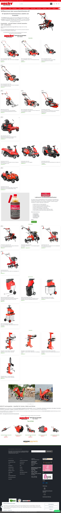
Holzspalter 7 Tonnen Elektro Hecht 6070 (27, 350)
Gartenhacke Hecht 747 (4, 270)
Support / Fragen (11, 468)
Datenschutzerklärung (25, 451)
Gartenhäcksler (30, 276)
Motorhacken (30, 224)
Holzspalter (30, 330)
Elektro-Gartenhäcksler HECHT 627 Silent (7, 297)
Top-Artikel (30, 421)
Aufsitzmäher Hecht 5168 (45, 161)
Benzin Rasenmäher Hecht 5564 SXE (27, 109)
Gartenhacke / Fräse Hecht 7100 (6, 244)
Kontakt (21, 467)
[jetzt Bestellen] (15, 206)
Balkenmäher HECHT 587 (5, 109)
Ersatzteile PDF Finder (11, 462)
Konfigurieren (51, 506)
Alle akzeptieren (51, 504)
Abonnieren (49, 451)
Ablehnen (51, 509)
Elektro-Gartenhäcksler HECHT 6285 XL (7, 323)
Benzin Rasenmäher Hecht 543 (46, 58)
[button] (54, 3)
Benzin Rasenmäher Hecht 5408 (6, 58)
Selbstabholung (10, 467)
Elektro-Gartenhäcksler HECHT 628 (26, 297)
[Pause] (30, 386)
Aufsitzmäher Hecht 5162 (25, 161)
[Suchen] (51, 4)
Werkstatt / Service (11, 470)
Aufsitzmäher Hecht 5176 (5, 186)
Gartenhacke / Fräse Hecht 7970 (26, 244)
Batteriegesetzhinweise (23, 472)
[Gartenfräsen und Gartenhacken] (46, 21)
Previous (2, 431)
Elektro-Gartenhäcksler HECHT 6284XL (47, 297)
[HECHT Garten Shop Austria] (7, 4)
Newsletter (10, 479)
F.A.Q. (9, 463)
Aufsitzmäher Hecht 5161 (5, 161)
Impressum (5, 510)
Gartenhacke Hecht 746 (45, 244)
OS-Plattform (10, 465)
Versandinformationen (12, 477)
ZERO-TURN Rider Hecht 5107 (5, 135)
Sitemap (21, 468)
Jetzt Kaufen (34, 221)
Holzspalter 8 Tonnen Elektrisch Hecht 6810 (48, 350)
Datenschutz (10, 510)
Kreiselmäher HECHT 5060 (45, 109)
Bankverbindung (11, 460)
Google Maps (10, 472)
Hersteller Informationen (24, 460)
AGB (20, 465)
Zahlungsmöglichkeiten (12, 475)
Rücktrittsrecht (22, 462)
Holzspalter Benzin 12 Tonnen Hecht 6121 (7, 376)
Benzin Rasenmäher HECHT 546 (6, 84)
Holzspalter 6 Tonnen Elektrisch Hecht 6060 (8, 350)
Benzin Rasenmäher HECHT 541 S (26, 58)
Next (58, 431)
